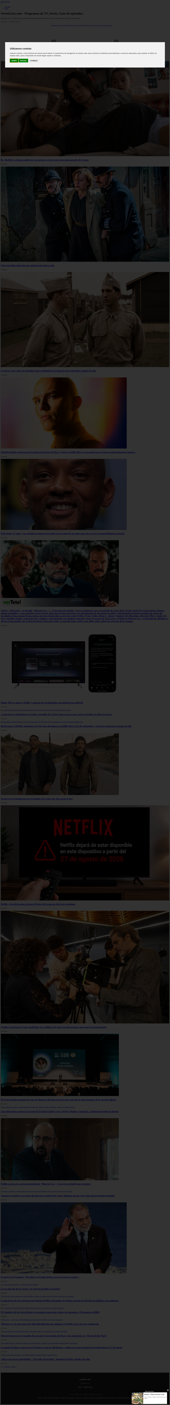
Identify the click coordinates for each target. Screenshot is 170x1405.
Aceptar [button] (14, 60)
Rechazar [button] (23, 60)
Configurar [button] (34, 60)
